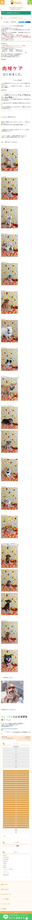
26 (16, 823)
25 (16, 821)
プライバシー (11, 912)
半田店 (4, 863)
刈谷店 (4, 865)
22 (16, 814)
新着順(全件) (6, 875)
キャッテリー (6, 873)
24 (16, 819)
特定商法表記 (16, 912)
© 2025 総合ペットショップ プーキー (25, 912)
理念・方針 (6, 912)
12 (16, 794)
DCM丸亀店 (6, 859)
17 (16, 804)
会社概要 (2, 912)
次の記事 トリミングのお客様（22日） (24, 738)
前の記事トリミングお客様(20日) (7, 737)
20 (16, 810)
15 (16, 800)
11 (16, 791)
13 (16, 796)
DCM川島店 (6, 857)
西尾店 (4, 867)
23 (16, 817)
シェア (28, 22)
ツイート (22, 22)
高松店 (4, 855)
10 (16, 789)
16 (16, 802)
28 (16, 827)
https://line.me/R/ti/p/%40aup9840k (9, 728)
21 (16, 812)
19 (16, 808)
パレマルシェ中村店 (7, 869)
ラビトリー (5, 871)
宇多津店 (5, 861)
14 (16, 798)
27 (16, 825)
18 (16, 806)
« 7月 (4, 836)
